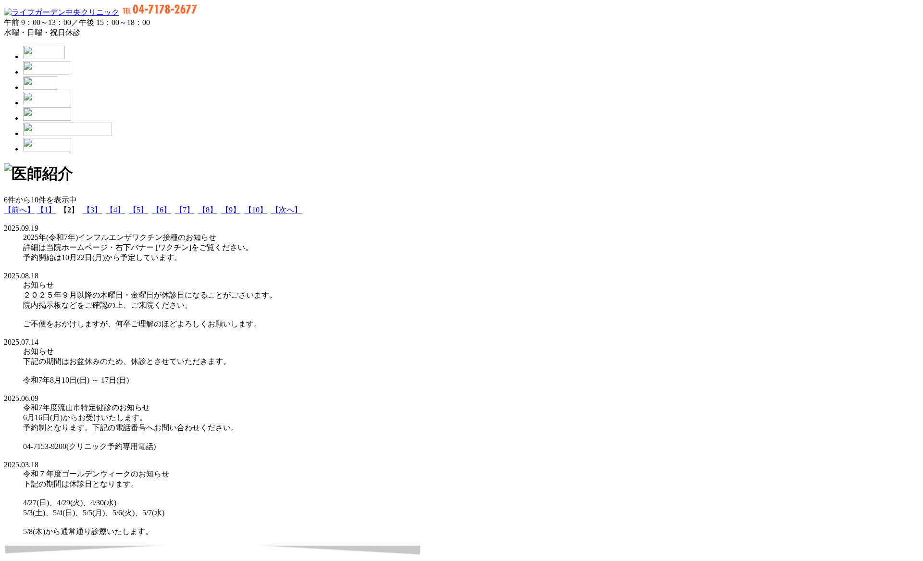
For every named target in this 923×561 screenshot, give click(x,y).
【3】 (92, 210)
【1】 (46, 210)
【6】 (161, 210)
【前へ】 (19, 210)
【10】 (255, 210)
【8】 (207, 210)
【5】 (138, 210)
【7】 (184, 210)
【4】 (115, 210)
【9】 (230, 210)
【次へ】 (286, 210)
